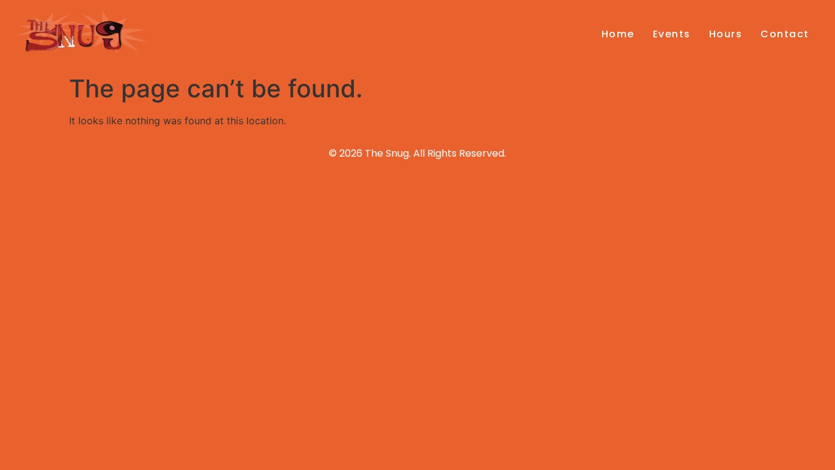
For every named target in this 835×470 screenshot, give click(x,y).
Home (618, 34)
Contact (784, 34)
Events (672, 34)
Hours (726, 34)
